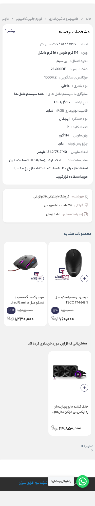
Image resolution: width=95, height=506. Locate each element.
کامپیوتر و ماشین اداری (62, 19)
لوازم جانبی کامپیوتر (26, 19)
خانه (86, 19)
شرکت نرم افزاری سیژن (33, 483)
